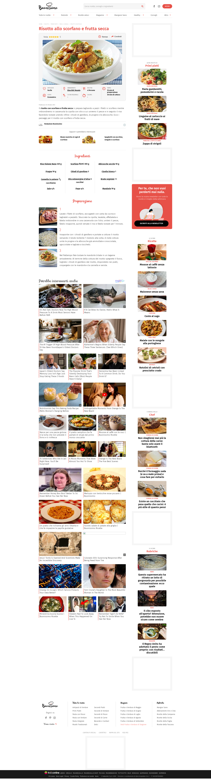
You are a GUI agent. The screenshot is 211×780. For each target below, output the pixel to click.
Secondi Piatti (99, 707)
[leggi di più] (124, 125)
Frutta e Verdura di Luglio (130, 714)
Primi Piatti (77, 711)
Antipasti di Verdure (80, 707)
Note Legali (59, 776)
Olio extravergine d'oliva (79, 179)
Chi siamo (51, 776)
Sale (49, 188)
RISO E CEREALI (64, 24)
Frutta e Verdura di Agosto (131, 718)
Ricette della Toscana (165, 725)
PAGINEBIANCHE (111, 773)
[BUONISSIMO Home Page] (48, 6)
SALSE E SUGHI (152, 289)
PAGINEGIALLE (78, 773)
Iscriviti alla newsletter (151, 223)
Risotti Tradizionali (80, 725)
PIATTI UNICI (152, 337)
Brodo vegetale (107, 179)
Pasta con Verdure (80, 718)
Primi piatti (152, 64)
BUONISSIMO (153, 773)
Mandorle (106, 188)
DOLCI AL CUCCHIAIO (152, 261)
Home (40, 24)
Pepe (78, 188)
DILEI (129, 773)
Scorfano (75, 164)
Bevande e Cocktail (101, 721)
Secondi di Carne (100, 718)
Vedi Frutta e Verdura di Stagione (133, 725)
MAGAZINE (152, 641)
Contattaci (102, 733)
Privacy (66, 776)
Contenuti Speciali (89, 733)
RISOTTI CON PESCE (76, 24)
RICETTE (46, 24)
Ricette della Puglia (164, 721)
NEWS (152, 572)
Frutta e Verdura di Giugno (131, 711)
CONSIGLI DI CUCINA (152, 435)
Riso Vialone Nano (48, 164)
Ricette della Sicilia (164, 718)
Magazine (100, 15)
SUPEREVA (162, 773)
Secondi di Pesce (100, 714)
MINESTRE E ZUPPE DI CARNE (152, 141)
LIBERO (62, 773)
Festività (64, 15)
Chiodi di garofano (79, 171)
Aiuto (97, 776)
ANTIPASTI (152, 365)
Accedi (167, 6)
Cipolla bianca (108, 171)
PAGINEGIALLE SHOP (91, 773)
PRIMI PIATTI (54, 24)
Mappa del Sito (114, 733)
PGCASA (102, 773)
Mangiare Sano (120, 15)
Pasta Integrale (78, 721)
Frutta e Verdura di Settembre (132, 721)
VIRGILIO (69, 773)
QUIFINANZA (144, 773)
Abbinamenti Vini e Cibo (166, 711)
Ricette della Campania (166, 714)
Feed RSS (125, 733)
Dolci (96, 725)
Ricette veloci (83, 15)
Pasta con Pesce (79, 714)
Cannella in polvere (49, 179)
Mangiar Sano (162, 707)
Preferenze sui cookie (87, 776)
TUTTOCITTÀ (122, 773)
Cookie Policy (74, 776)
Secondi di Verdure (101, 711)
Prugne (49, 171)
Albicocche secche (107, 164)
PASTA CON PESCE (152, 86)
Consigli (154, 15)
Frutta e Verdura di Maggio (131, 707)
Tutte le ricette (45, 15)
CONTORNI (152, 313)
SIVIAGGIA (135, 773)
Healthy (137, 15)
